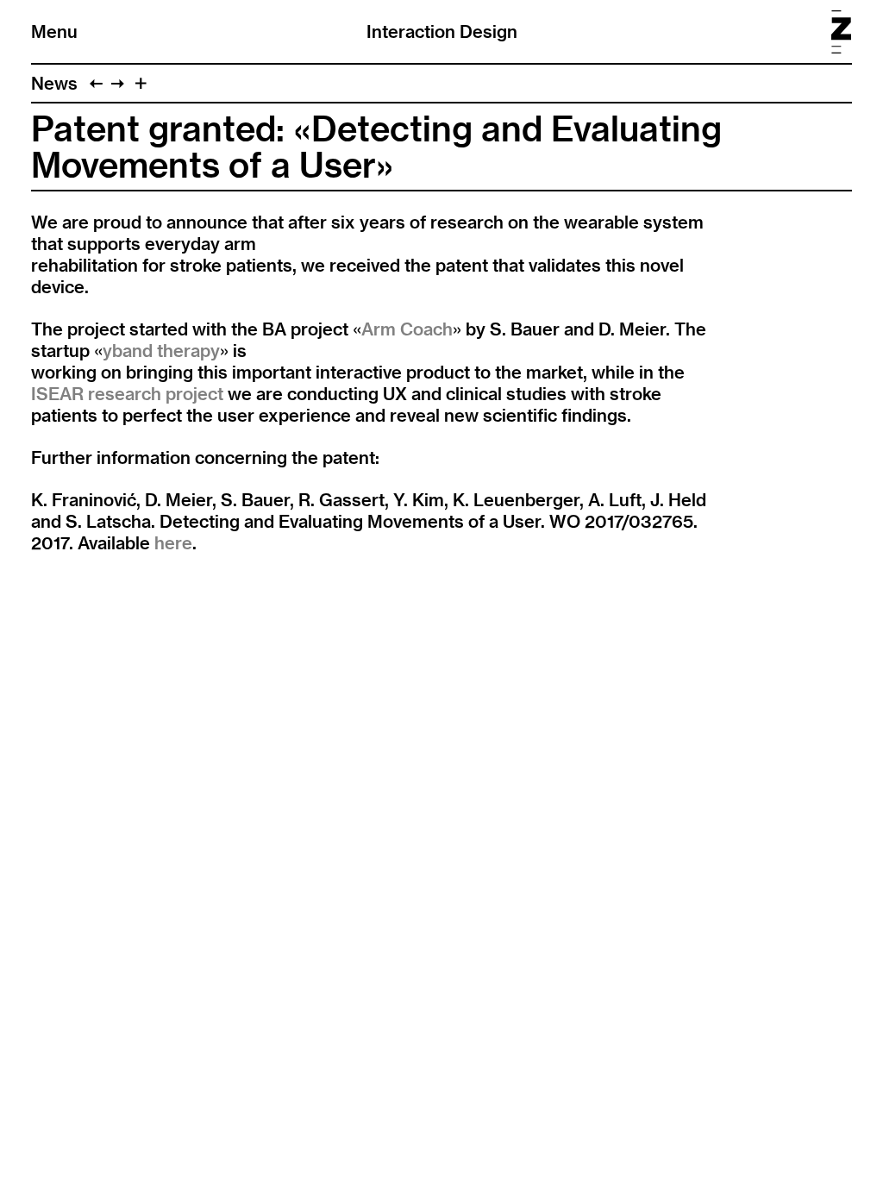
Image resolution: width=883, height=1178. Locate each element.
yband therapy (161, 350)
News (54, 83)
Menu (54, 31)
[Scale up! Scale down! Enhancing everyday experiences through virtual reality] (96, 83)
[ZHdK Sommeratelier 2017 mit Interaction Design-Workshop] (117, 83)
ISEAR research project (127, 393)
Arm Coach (407, 329)
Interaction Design (441, 31)
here (173, 543)
